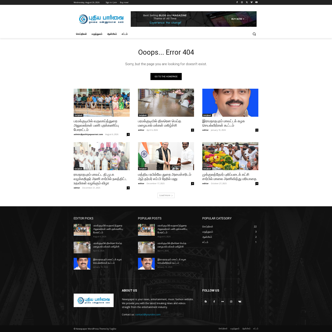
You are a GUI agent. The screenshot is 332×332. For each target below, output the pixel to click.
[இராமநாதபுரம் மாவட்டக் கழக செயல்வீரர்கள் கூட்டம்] (230, 103)
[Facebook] (237, 2)
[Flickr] (222, 301)
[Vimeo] (251, 2)
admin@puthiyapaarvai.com (88, 134)
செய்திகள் (78, 115)
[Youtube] (256, 2)
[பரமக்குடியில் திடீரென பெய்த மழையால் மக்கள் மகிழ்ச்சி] (166, 103)
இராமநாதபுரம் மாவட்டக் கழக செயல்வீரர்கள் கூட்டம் (223, 123)
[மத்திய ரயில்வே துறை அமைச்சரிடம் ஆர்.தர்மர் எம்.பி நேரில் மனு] (166, 156)
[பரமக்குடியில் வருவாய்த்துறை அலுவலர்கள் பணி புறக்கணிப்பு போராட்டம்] (102, 103)
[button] (254, 34)
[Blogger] (205, 301)
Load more (164, 195)
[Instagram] (242, 2)
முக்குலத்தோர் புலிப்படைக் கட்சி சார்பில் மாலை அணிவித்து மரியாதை (229, 176)
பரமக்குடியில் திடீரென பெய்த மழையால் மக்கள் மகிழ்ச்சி (159, 123)
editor (141, 130)
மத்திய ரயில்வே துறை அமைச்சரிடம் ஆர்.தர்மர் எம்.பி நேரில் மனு (164, 176)
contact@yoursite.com (147, 314)
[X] (247, 2)
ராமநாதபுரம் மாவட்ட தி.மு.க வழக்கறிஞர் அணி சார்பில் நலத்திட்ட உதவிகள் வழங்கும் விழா (100, 178)
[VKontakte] (239, 301)
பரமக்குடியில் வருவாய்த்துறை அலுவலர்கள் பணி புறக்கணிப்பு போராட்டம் (96, 125)
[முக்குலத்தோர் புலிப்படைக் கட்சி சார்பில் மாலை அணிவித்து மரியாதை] (230, 156)
